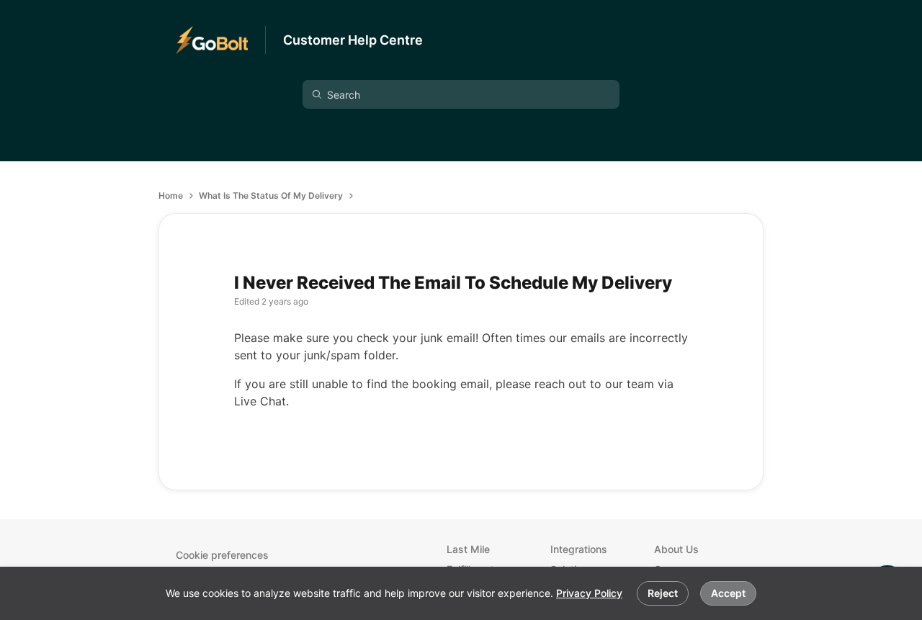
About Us (676, 549)
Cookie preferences (222, 555)
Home (170, 195)
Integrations (578, 549)
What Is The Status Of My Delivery (271, 195)
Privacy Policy (589, 593)
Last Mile (468, 549)
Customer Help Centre (353, 40)
